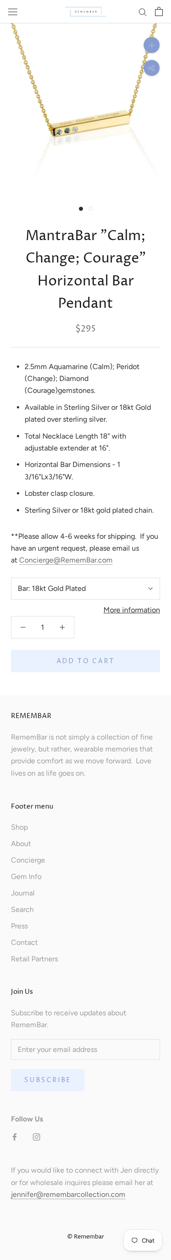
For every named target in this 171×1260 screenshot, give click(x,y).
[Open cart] (159, 11)
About (21, 843)
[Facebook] (14, 1136)
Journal (23, 893)
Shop (19, 827)
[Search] (143, 12)
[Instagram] (36, 1136)
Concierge (28, 860)
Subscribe (47, 1080)
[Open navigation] (12, 11)
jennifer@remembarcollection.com (68, 1194)
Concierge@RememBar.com (66, 560)
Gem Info (26, 876)
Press (19, 926)
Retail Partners (34, 958)
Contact (24, 942)
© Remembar (85, 1237)
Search (22, 909)
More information (132, 610)
